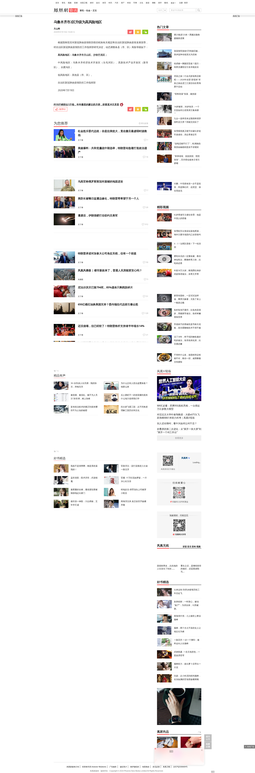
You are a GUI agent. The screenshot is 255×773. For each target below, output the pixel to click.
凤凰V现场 (164, 371)
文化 (141, 3)
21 (147, 335)
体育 (104, 3)
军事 (135, 3)
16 (147, 157)
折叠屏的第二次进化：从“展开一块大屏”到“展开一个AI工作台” (179, 430)
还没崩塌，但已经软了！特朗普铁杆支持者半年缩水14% (111, 326)
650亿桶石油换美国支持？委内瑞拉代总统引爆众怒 (108, 304)
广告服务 (113, 766)
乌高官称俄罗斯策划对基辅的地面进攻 (100, 181)
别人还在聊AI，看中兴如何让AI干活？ (177, 423)
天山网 (57, 29)
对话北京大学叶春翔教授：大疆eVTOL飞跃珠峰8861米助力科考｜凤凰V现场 (178, 416)
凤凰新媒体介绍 (73, 766)
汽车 (116, 3)
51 (147, 296)
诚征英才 (123, 766)
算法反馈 (144, 123)
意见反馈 (156, 766)
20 (147, 207)
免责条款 (145, 766)
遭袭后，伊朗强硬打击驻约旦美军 (98, 215)
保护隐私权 (134, 766)
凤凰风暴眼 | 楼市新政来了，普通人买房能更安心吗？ (110, 270)
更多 (172, 3)
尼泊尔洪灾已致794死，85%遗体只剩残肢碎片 (105, 287)
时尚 (110, 3)
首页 (57, 3)
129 (146, 313)
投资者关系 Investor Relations (94, 766)
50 (147, 262)
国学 (160, 3)
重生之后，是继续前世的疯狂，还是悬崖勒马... (191, 568)
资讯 (63, 3)
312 (146, 224)
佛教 (154, 3)
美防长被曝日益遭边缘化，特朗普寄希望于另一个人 (108, 198)
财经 (92, 3)
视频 (69, 3)
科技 (129, 3)
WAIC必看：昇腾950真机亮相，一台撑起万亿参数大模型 (178, 407)
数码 (166, 3)
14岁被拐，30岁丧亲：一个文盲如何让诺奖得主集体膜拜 (186, 110)
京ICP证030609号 (180, 766)
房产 (123, 3)
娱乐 (98, 3)
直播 (76, 3)
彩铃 (194, 547)
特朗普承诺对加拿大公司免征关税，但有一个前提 (107, 253)
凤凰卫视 (83, 3)
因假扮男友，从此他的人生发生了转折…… (167, 567)
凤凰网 (184, 458)
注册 (181, 3)
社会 (88, 10)
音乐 (189, 547)
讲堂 (185, 547)
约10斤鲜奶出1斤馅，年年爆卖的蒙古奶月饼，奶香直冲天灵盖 (86, 104)
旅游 (147, 3)
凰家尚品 (163, 731)
